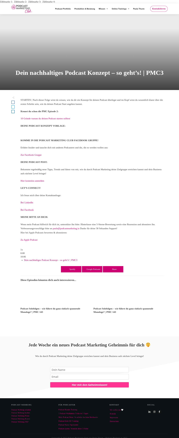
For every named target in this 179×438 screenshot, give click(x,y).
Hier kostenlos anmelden (32, 180)
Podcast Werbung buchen (20, 413)
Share (114, 269)
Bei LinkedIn (27, 202)
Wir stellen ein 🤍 (116, 410)
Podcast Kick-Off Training (68, 421)
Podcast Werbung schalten (21, 410)
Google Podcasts (93, 269)
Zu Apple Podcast (29, 239)
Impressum (114, 418)
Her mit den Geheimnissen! (89, 385)
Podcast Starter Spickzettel (68, 425)
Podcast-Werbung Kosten (20, 419)
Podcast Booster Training (67, 410)
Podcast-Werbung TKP (19, 422)
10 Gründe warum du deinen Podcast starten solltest (45, 118)
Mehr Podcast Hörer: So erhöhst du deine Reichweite (78, 417)
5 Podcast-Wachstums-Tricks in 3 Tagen (73, 413)
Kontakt (113, 414)
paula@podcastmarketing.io (66, 228)
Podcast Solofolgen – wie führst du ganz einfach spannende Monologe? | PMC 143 (55, 300)
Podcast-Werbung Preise (20, 416)
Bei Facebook (27, 210)
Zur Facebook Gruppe (31, 155)
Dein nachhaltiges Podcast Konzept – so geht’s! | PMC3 (50, 260)
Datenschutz (114, 421)
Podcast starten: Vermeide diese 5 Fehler (73, 429)
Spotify (72, 269)
